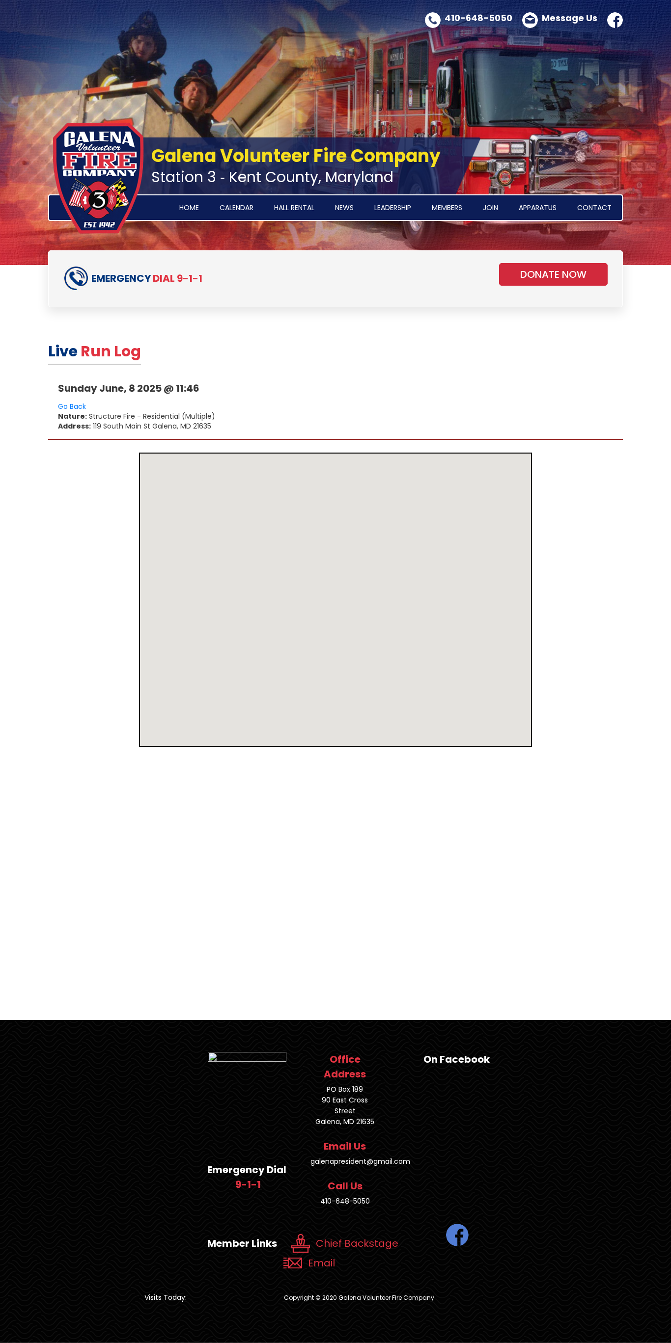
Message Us (569, 18)
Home (189, 208)
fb (615, 20)
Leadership (392, 208)
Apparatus (538, 208)
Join (490, 208)
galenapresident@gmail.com (360, 1161)
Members (447, 208)
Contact (594, 208)
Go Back (72, 406)
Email (321, 1263)
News (344, 208)
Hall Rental (294, 208)
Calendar (236, 208)
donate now (553, 274)
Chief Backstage (357, 1243)
